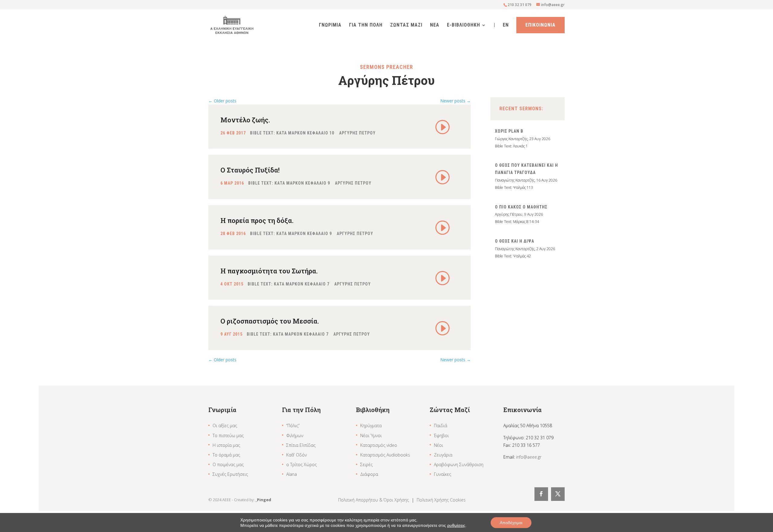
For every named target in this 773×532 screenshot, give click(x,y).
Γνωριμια (330, 25)
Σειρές (366, 464)
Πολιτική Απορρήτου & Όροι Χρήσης (374, 500)
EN (506, 25)
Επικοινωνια (540, 25)
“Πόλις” (293, 425)
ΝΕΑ (434, 25)
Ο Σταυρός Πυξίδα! (250, 170)
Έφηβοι (441, 435)
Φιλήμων (294, 435)
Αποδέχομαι (511, 522)
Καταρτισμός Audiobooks (385, 455)
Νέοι (438, 445)
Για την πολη (366, 25)
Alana (291, 474)
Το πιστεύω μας (228, 435)
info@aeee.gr (528, 457)
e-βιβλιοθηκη (463, 25)
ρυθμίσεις (456, 525)
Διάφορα (369, 474)
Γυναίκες (442, 474)
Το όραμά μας (226, 455)
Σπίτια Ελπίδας (301, 445)
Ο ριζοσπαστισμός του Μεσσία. (269, 321)
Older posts (222, 101)
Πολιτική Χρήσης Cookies (441, 500)
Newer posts (455, 101)
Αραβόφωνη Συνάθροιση (458, 464)
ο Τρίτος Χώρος (301, 464)
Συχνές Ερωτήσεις (230, 474)
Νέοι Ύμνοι (371, 435)
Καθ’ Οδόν (296, 455)
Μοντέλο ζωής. (245, 119)
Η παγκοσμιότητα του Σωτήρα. (269, 270)
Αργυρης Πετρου (357, 133)
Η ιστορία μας (226, 445)
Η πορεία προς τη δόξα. (256, 220)
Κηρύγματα (371, 425)
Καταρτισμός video (378, 445)
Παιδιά (440, 425)
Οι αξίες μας (225, 425)
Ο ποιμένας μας (228, 464)
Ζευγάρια (443, 455)
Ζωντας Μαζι (406, 25)
